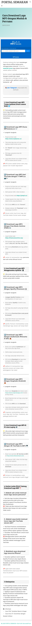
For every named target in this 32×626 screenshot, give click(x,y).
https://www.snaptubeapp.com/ (14, 392)
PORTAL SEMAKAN (15, 2)
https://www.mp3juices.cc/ (13, 138)
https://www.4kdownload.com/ (15, 455)
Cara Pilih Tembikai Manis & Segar (16, 611)
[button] (30, 2)
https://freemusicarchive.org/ (14, 238)
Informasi (8, 609)
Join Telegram (12, 88)
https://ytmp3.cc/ (22, 195)
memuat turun (8, 68)
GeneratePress (27, 623)
